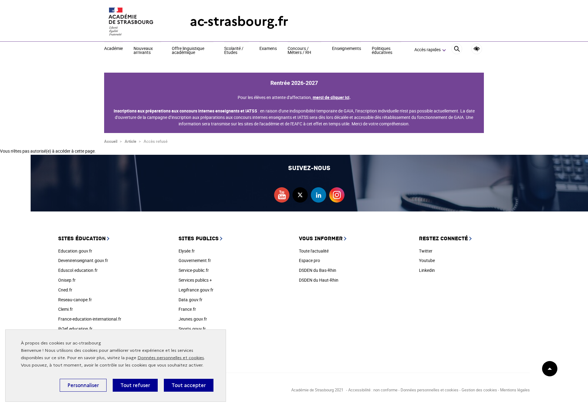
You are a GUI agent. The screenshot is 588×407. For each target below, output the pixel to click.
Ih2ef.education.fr (75, 329)
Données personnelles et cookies (171, 358)
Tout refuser (135, 385)
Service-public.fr (194, 270)
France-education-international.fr (89, 319)
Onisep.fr (67, 280)
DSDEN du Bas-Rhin (317, 270)
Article (130, 141)
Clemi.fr (65, 309)
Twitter (425, 251)
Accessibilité (476, 49)
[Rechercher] (456, 50)
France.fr (187, 309)
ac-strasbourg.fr (239, 21)
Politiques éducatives (382, 51)
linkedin (318, 195)
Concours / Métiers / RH (299, 51)
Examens (268, 49)
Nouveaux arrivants (143, 51)
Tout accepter (189, 385)
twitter (300, 195)
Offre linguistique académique (188, 51)
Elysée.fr (187, 251)
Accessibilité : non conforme (373, 390)
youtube (281, 195)
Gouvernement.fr (195, 260)
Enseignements (346, 49)
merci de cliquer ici (331, 97)
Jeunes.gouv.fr (193, 319)
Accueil (110, 141)
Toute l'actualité (314, 251)
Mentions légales (515, 390)
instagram (337, 195)
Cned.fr (65, 290)
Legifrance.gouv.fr (196, 290)
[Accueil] (134, 21)
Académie (113, 49)
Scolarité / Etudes (233, 51)
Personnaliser (83, 385)
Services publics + (195, 280)
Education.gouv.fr (75, 251)
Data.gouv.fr (190, 299)
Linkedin (427, 270)
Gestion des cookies (479, 390)
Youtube (427, 260)
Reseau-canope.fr (75, 299)
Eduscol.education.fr (78, 270)
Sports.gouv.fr (192, 329)
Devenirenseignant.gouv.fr (83, 260)
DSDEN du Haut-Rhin (318, 280)
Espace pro (309, 260)
